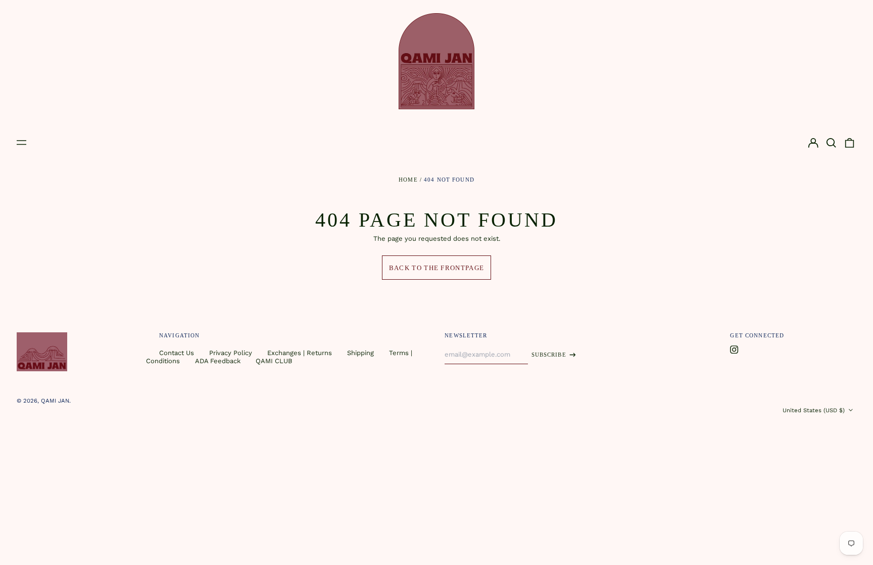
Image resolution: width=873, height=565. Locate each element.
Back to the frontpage (436, 268)
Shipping (360, 353)
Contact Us (176, 353)
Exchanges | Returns (299, 353)
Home (408, 180)
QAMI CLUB (274, 361)
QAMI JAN (55, 400)
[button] (831, 143)
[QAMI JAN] (436, 61)
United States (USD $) (815, 410)
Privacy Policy (230, 353)
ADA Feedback (217, 361)
